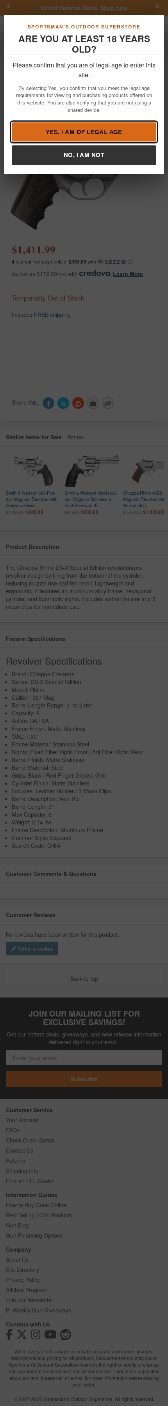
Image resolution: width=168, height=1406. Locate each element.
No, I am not (84, 154)
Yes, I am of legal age (84, 131)
